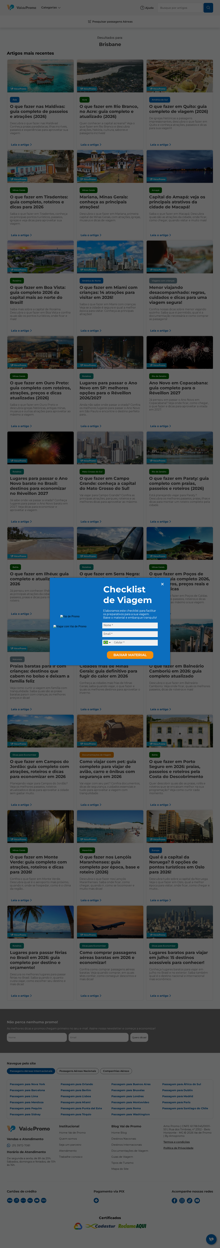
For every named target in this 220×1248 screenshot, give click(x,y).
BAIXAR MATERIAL (130, 655)
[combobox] (107, 643)
